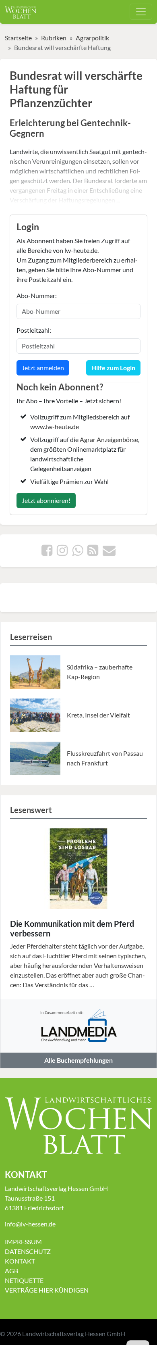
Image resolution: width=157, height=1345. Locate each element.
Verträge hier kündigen (47, 1290)
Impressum (23, 1241)
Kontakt (20, 1261)
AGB (11, 1270)
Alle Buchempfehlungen (78, 1060)
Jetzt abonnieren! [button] (46, 500)
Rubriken (53, 38)
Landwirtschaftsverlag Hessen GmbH (73, 1333)
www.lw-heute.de (54, 426)
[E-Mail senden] (109, 552)
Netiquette (24, 1280)
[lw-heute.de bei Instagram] (62, 552)
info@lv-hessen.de (30, 1224)
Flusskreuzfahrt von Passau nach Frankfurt (105, 758)
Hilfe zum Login (113, 367)
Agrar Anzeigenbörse (109, 439)
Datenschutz (28, 1251)
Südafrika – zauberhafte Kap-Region (99, 671)
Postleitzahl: (34, 330)
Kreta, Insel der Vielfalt (98, 715)
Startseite (18, 38)
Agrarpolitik (92, 38)
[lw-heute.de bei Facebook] (46, 552)
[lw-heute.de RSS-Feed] (92, 552)
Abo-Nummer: (37, 295)
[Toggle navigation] (141, 12)
